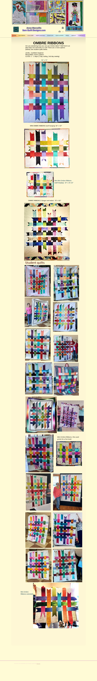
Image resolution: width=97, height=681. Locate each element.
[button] (63, 27)
